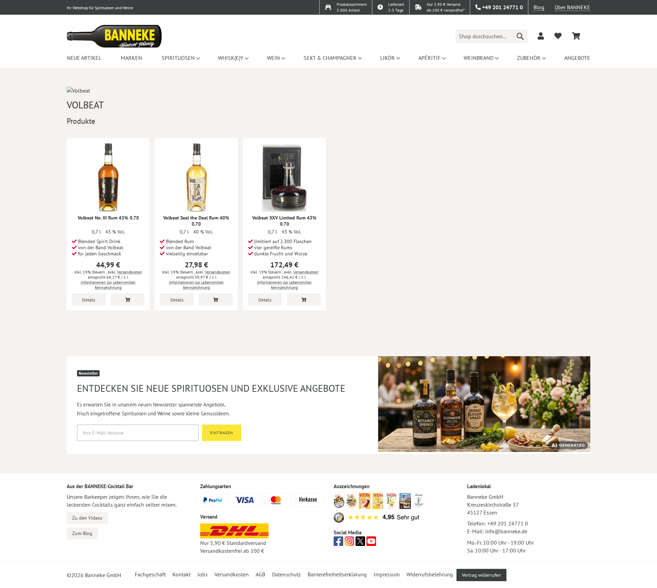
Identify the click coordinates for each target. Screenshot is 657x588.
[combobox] (491, 36)
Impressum (387, 574)
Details (88, 300)
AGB (260, 574)
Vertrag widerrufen (481, 575)
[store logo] (114, 36)
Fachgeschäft (150, 574)
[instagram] (349, 543)
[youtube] (371, 543)
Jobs (202, 574)
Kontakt (181, 574)
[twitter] (360, 543)
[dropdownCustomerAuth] (541, 36)
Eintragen (221, 432)
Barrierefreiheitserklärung (337, 574)
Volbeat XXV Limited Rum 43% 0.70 (284, 221)
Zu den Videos (87, 518)
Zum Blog (82, 533)
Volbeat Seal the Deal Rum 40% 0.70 (196, 221)
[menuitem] (84, 58)
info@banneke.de (506, 531)
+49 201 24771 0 (507, 523)
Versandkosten (129, 272)
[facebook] (338, 543)
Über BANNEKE (572, 7)
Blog (538, 7)
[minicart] (576, 36)
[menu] (328, 58)
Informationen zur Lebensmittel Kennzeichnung (108, 285)
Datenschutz (286, 574)
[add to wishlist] (558, 35)
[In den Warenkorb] (128, 299)
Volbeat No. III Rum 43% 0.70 (108, 218)
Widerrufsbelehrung (430, 574)
